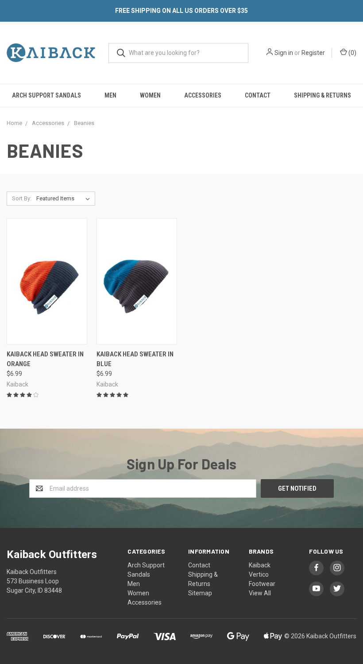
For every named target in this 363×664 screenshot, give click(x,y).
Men (110, 95)
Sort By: (21, 198)
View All (260, 593)
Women (150, 95)
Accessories (202, 95)
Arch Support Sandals (46, 95)
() (351, 52)
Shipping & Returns (322, 95)
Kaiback (259, 565)
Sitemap (200, 593)
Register (313, 52)
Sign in (283, 52)
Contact (257, 95)
